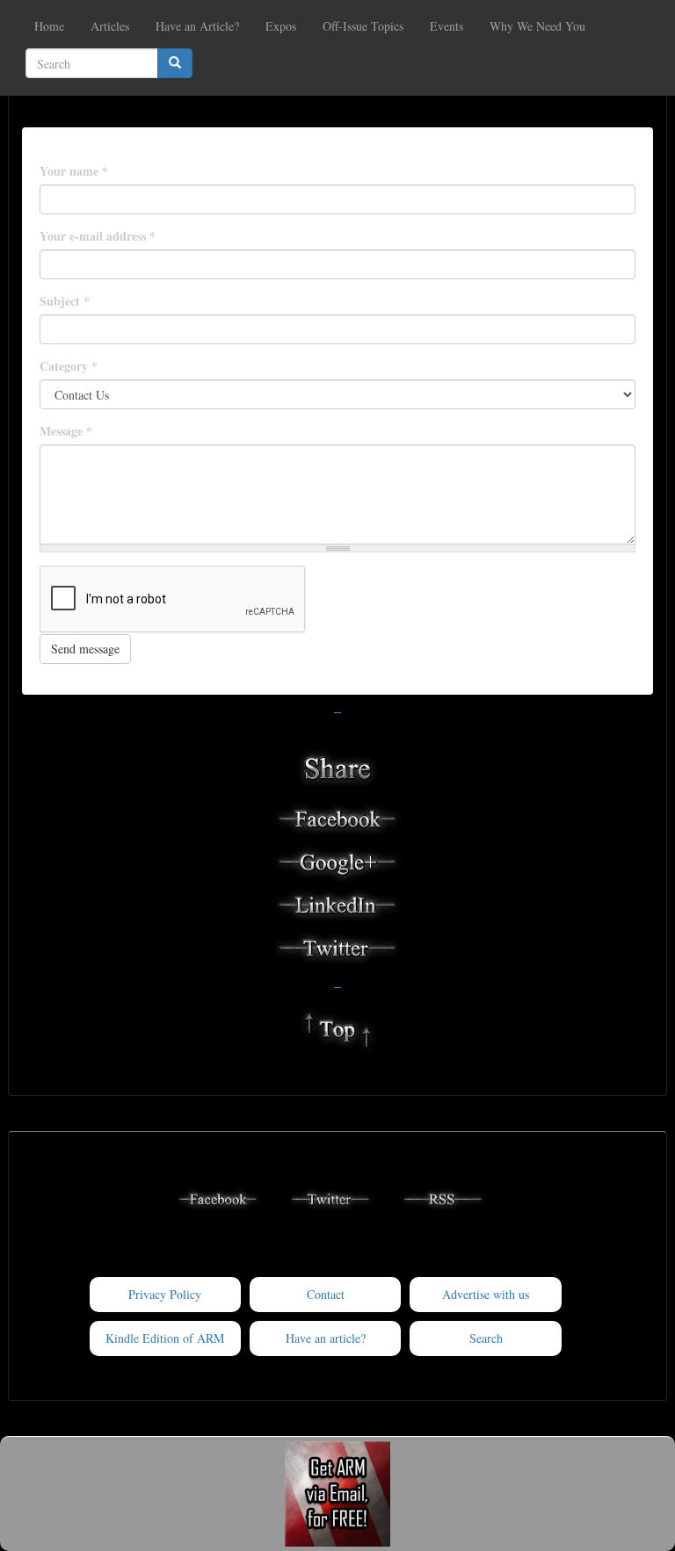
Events (446, 26)
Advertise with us (485, 1294)
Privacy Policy (164, 1294)
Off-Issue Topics (363, 26)
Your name (74, 171)
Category (69, 366)
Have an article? (326, 1338)
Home (49, 26)
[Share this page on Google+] (337, 860)
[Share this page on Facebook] (337, 817)
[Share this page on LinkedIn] (337, 903)
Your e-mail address (98, 236)
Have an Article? (197, 26)
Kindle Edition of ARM (164, 1338)
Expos (280, 26)
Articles (110, 26)
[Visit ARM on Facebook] (218, 1196)
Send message (85, 648)
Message (66, 431)
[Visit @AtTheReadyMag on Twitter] (330, 1196)
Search (486, 1338)
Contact (326, 1294)
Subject (65, 301)
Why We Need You (537, 26)
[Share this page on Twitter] (337, 946)
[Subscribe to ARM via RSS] (443, 1196)
